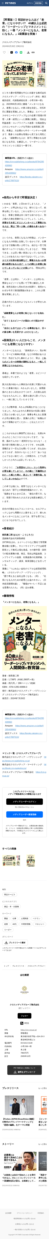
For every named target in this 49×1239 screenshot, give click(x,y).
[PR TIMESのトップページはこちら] (10, 3)
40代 (14, 924)
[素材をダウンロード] (28, 52)
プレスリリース (18, 966)
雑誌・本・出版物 (11, 907)
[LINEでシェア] (21, 52)
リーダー (7, 930)
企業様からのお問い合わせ (24, 1224)
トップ (6, 966)
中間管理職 (25, 924)
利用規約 (41, 1213)
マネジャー (39, 924)
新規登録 (38, 3)
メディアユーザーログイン (24, 801)
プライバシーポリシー (24, 1213)
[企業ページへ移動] (24, 991)
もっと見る (42, 1088)
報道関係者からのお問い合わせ (25, 1218)
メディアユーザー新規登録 (24, 814)
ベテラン (36, 918)
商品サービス (9, 894)
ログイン (30, 3)
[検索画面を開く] (46, 3)
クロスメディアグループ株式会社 (24, 1004)
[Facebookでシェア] (16, 52)
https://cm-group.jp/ (29, 1030)
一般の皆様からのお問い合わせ (25, 1229)
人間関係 (24, 918)
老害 (6, 924)
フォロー (24, 1016)
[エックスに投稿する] (12, 52)
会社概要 (8, 1213)
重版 (6, 918)
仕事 (14, 918)
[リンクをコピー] (33, 52)
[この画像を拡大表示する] (11, 860)
